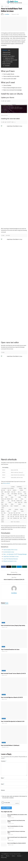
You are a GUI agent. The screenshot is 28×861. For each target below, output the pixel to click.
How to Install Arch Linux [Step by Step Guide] (13, 625)
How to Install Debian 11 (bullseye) (10, 745)
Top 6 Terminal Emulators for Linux (10, 649)
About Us (7, 855)
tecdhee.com (6, 853)
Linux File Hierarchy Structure (10, 559)
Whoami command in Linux (9, 561)
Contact (13, 855)
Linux (3, 622)
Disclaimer (19, 855)
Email (2, 784)
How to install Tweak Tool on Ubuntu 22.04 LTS (13, 673)
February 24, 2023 (15, 14)
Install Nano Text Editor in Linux (11, 556)
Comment (3, 761)
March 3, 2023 (4, 675)
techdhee (7, 14)
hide (9, 50)
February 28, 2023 (5, 747)
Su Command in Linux (8, 552)
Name (3, 778)
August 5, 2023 (4, 651)
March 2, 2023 (4, 699)
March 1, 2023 (4, 723)
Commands (7, 6)
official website (6, 483)
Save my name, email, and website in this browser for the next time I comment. (14, 796)
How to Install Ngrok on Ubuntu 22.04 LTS (12, 697)
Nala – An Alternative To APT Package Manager (15, 554)
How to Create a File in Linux (10, 549)
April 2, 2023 (10, 834)
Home (2, 6)
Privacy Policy (4, 857)
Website (3, 790)
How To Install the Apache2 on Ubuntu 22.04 (12, 721)
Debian (3, 670)
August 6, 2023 (4, 627)
